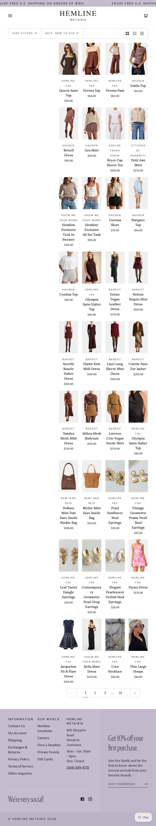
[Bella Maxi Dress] (91, 635)
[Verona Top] (91, 59)
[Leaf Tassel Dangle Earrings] (68, 555)
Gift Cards (45, 759)
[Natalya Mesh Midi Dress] (68, 407)
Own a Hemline (49, 745)
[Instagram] (90, 799)
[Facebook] (82, 799)
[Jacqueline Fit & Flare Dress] (68, 635)
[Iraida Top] (138, 59)
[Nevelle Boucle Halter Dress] (68, 337)
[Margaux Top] (138, 193)
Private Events (48, 752)
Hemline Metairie (29, 819)
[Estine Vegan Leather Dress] (115, 268)
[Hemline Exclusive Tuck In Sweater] (68, 193)
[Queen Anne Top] (68, 59)
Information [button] (21, 719)
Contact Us (16, 726)
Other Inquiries (20, 773)
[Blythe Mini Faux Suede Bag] (91, 476)
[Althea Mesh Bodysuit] (91, 407)
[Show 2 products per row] (127, 33)
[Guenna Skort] (115, 193)
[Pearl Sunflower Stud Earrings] (115, 476)
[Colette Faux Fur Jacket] (138, 337)
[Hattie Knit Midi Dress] (91, 337)
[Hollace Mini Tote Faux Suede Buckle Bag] (68, 476)
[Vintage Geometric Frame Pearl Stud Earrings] (138, 476)
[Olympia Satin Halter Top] (91, 268)
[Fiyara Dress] (138, 555)
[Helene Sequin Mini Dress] (138, 268)
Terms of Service (20, 766)
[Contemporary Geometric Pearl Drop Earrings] (91, 555)
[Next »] (135, 692)
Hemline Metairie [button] (75, 721)
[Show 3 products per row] (134, 33)
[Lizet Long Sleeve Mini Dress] (115, 337)
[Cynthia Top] (68, 268)
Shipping (15, 740)
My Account (17, 733)
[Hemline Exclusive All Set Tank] (91, 193)
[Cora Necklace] (115, 635)
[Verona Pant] (115, 59)
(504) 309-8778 (78, 767)
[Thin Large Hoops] (138, 635)
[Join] (142, 783)
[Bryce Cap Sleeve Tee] (115, 123)
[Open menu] (14, 16)
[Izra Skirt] (91, 123)
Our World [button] (48, 719)
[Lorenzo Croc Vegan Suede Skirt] (115, 407)
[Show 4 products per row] (143, 33)
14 (120, 693)
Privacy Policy (18, 759)
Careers (43, 738)
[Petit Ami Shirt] (138, 123)
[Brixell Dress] (68, 123)
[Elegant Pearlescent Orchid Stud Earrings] (115, 555)
